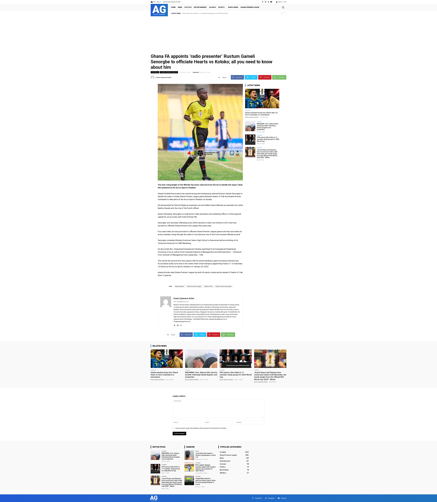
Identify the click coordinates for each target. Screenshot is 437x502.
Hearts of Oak (208, 286)
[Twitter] (268, 1)
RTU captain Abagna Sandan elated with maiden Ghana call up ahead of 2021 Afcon (206, 468)
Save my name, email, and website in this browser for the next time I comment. (200, 428)
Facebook (258, 498)
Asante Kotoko (179, 286)
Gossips (259, 121)
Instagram (271, 498)
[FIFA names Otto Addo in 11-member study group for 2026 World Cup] (250, 139)
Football (155, 72)
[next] (284, 13)
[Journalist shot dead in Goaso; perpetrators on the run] (189, 455)
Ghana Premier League (169, 72)
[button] (283, 7)
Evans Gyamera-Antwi (164, 77)
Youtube (283, 498)
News (197, 451)
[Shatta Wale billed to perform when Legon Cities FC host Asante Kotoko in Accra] (189, 480)
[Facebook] (262, 1)
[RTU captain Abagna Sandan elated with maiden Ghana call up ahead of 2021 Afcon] (189, 467)
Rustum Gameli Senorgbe (223, 286)
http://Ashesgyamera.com (181, 301)
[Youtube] (271, 1)
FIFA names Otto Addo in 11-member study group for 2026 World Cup (268, 139)
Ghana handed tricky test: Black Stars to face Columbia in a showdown (261, 114)
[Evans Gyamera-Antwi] (153, 77)
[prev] (281, 13)
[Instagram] (265, 1)
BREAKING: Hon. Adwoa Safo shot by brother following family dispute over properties (267, 126)
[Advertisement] (218, 33)
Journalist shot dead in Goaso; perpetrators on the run (206, 455)
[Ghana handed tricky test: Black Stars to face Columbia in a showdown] (262, 98)
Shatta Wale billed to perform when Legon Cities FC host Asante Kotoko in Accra (206, 481)
